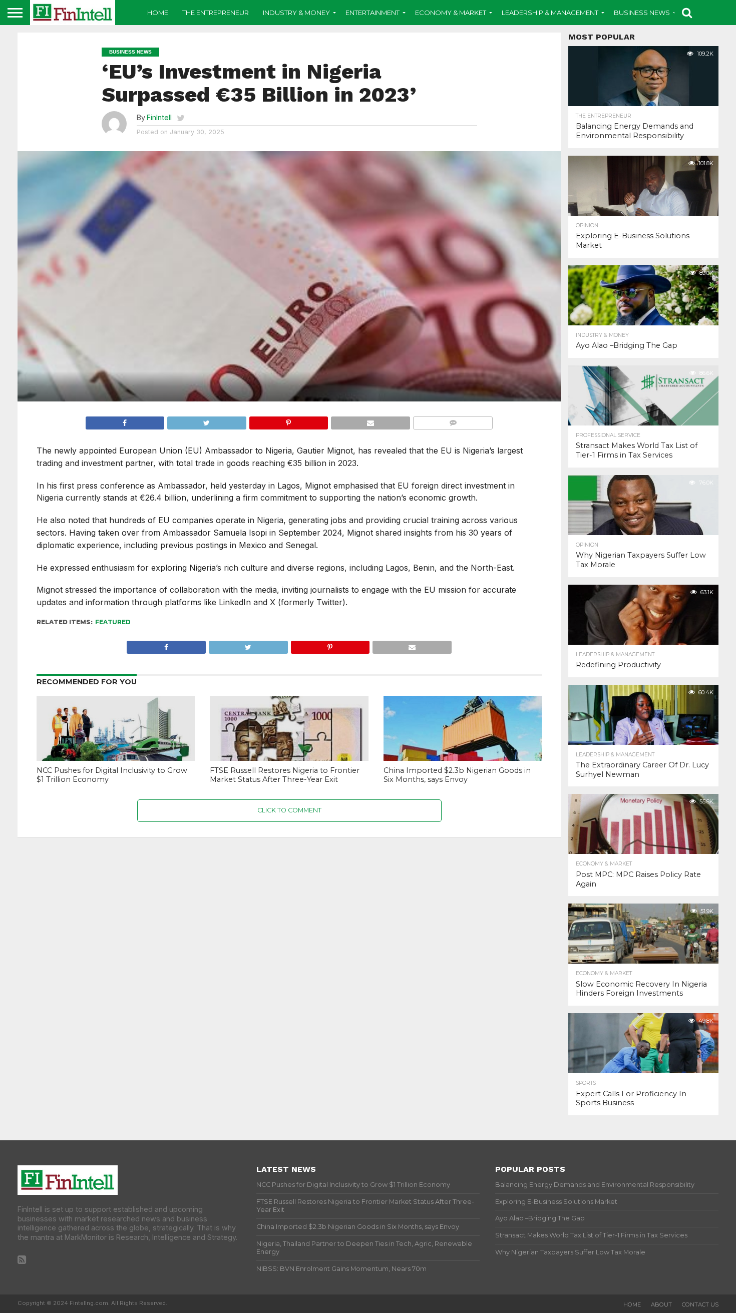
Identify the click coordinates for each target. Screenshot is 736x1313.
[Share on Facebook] (125, 420)
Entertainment (372, 13)
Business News (642, 13)
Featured (113, 622)
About (661, 1304)
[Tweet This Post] (206, 420)
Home (157, 13)
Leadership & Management (550, 13)
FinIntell (159, 117)
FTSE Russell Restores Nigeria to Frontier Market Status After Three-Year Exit (284, 775)
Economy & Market (450, 13)
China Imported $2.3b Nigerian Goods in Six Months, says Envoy (457, 775)
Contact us (700, 1304)
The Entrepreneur (215, 13)
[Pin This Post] (288, 420)
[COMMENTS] (453, 420)
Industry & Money (296, 13)
